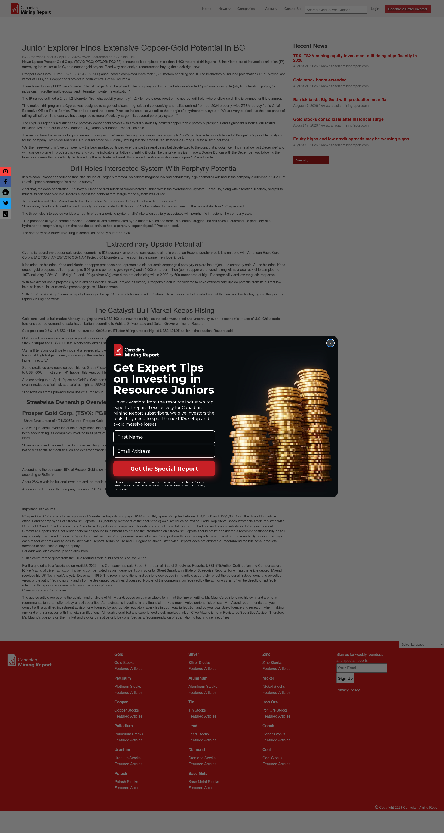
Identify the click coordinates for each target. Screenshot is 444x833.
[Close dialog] (330, 343)
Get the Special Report (164, 468)
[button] (5, 171)
